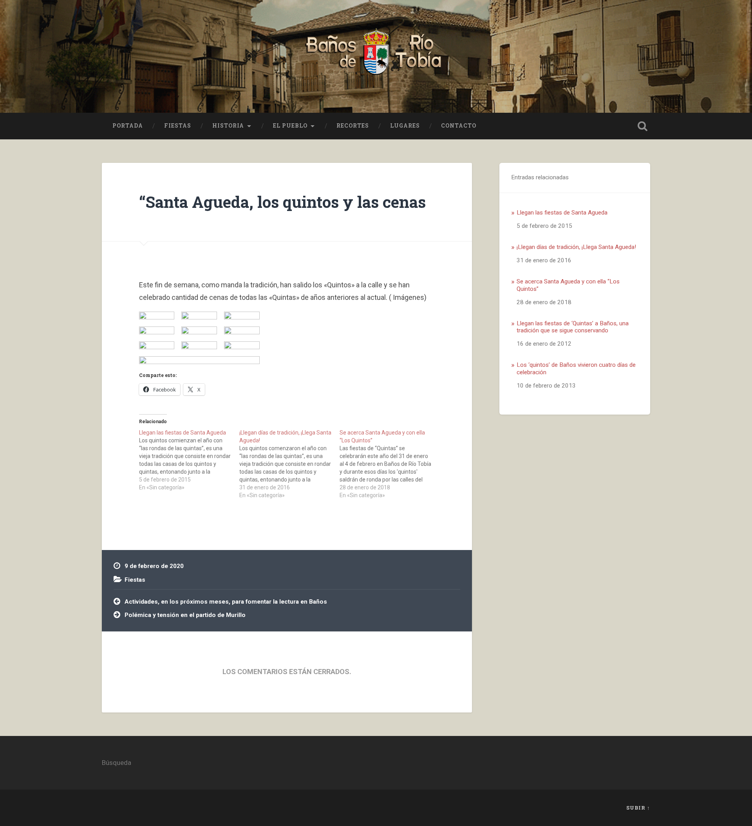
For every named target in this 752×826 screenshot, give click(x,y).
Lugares (405, 125)
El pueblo (290, 125)
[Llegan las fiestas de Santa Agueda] (189, 460)
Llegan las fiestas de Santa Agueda (562, 212)
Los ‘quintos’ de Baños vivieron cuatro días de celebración (576, 368)
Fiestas (177, 125)
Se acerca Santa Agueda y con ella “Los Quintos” (568, 285)
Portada (127, 125)
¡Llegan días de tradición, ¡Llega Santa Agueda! (576, 247)
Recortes (352, 125)
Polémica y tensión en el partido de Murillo (185, 615)
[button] (157, 315)
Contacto (458, 125)
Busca (642, 126)
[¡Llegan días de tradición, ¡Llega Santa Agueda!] (289, 464)
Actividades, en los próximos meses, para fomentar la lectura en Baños (226, 601)
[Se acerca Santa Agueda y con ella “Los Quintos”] (390, 464)
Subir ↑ (638, 807)
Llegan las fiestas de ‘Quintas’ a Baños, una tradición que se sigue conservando (573, 327)
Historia (228, 125)
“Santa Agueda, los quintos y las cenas (282, 201)
